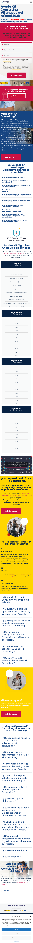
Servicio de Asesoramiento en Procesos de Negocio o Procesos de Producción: (16, 195)
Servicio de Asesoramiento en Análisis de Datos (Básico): (16, 181)
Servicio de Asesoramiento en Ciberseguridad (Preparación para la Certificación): (14, 216)
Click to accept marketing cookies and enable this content (16, 464)
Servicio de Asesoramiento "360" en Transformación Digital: (14, 221)
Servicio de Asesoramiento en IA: (14, 177)
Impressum (16, 941)
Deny (16, 933)
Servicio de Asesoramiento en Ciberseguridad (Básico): (12, 205)
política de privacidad (23, 59)
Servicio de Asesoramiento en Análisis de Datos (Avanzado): (16, 186)
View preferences (16, 938)
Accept (17, 929)
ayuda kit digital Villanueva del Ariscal (12, 253)
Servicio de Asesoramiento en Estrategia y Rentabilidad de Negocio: (16, 201)
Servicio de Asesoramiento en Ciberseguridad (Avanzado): (12, 210)
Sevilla (6, 890)
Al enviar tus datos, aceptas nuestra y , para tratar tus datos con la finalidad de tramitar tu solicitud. (15, 61)
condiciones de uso (7, 60)
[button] (30, 916)
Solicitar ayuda (17, 75)
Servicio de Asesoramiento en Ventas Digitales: (15, 190)
